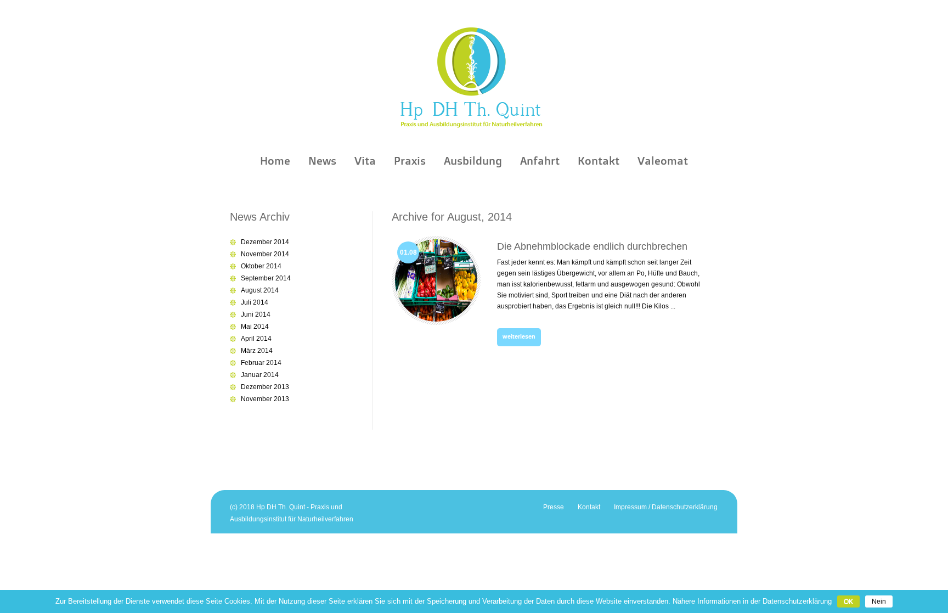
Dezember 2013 (265, 387)
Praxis (410, 160)
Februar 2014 (261, 362)
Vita (365, 160)
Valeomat (662, 160)
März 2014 (257, 350)
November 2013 (265, 399)
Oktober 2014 (261, 266)
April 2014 (256, 338)
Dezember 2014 (265, 242)
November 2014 (265, 254)
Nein (879, 601)
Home (275, 160)
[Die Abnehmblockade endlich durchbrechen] (436, 323)
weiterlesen (519, 336)
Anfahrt (540, 160)
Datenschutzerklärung (797, 601)
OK (848, 601)
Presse (553, 507)
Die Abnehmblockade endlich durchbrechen (592, 246)
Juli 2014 (254, 302)
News (322, 160)
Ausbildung (473, 160)
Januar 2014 (260, 375)
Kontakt (598, 160)
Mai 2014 (255, 326)
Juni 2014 (255, 314)
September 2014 (266, 278)
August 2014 (260, 290)
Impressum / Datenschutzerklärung (666, 507)
